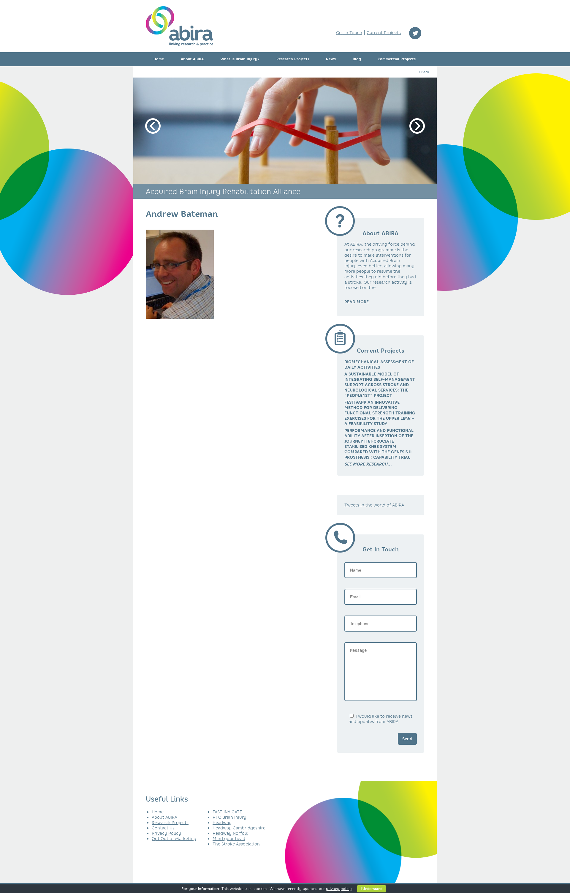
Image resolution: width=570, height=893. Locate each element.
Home (158, 59)
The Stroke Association (236, 844)
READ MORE (356, 301)
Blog (357, 59)
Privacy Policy (166, 833)
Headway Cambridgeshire (239, 828)
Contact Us (163, 828)
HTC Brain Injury (229, 817)
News (331, 59)
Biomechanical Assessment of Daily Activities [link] (379, 364)
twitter (415, 33)
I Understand (371, 889)
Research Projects (292, 59)
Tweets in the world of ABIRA (374, 505)
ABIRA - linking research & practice (179, 26)
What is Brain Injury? (239, 59)
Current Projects (384, 32)
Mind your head (229, 838)
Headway (222, 822)
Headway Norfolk (230, 833)
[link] (368, 464)
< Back (423, 72)
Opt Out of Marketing (174, 838)
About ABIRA (192, 59)
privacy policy (339, 888)
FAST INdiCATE (227, 812)
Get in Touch (349, 32)
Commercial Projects (397, 59)
